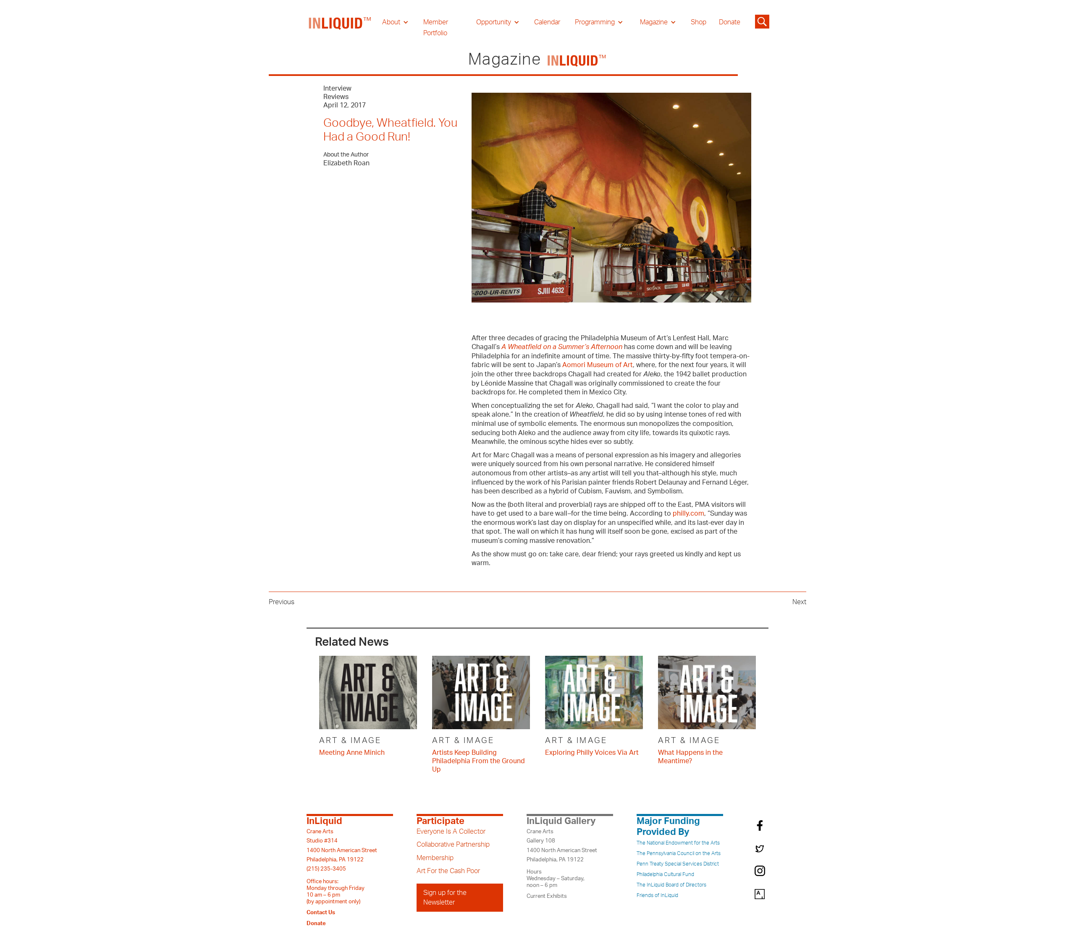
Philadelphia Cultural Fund (665, 874)
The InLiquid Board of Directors (671, 884)
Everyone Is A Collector (451, 831)
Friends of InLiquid (657, 895)
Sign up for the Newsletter (445, 897)
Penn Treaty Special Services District (678, 863)
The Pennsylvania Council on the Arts (679, 853)
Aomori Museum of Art (597, 365)
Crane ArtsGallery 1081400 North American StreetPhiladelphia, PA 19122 (562, 845)
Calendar (547, 22)
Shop (698, 22)
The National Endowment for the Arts (678, 842)
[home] (340, 27)
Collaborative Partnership (453, 844)
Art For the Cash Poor (448, 871)
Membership (435, 858)
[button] (395, 22)
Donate (729, 22)
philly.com (687, 513)
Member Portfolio (435, 28)
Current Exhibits (547, 896)
